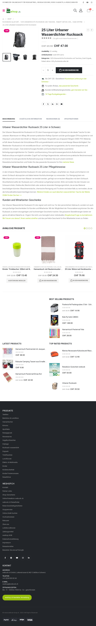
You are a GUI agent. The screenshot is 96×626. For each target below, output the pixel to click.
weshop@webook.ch (10, 584)
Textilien (5, 414)
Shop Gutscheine (8, 495)
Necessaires (7, 437)
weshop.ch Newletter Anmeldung (17, 597)
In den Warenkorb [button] (49, 281)
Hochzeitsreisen (8, 517)
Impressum (6, 543)
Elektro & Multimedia (10, 462)
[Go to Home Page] (3, 18)
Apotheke (6, 429)
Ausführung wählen (16, 281)
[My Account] (81, 10)
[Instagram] (91, 2)
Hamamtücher (7, 422)
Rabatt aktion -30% (48, 61)
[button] (4, 10)
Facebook (44, 104)
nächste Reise (68, 162)
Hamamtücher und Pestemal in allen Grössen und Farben (53, 267)
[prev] (88, 30)
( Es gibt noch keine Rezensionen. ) (65, 38)
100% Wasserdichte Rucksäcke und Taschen (65, 58)
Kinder (4, 466)
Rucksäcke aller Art (61, 61)
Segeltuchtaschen (9, 440)
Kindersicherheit (8, 470)
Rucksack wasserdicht (10, 448)
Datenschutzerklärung (10, 539)
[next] (92, 30)
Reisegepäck (7, 433)
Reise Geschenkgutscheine (12, 506)
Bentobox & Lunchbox (10, 418)
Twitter (48, 104)
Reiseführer (6, 477)
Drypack (5, 451)
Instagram (22, 557)
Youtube (17, 557)
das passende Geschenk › (69, 86)
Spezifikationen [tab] (71, 119)
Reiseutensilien (8, 546)
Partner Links (7, 491)
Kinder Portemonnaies (10, 473)
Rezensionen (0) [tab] (53, 119)
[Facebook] (83, 2)
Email (62, 104)
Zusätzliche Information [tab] (30, 119)
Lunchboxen (7, 459)
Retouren (5, 520)
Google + (57, 104)
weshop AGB (7, 535)
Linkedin (28, 557)
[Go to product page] (79, 249)
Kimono (5, 425)
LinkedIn (52, 104)
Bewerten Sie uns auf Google (13, 550)
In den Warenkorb (70, 70)
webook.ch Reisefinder (10, 502)
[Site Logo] (13, 10)
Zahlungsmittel (7, 532)
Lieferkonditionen (8, 528)
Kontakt (5, 487)
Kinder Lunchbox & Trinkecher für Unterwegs (18, 267)
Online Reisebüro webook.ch (13, 498)
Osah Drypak (86, 58)
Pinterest (11, 557)
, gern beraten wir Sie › (79, 90)
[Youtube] (87, 2)
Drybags (5, 444)
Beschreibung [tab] (8, 119)
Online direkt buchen (9, 513)
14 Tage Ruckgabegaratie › (55, 94)
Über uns (5, 524)
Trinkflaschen (7, 455)
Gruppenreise (7, 509)
